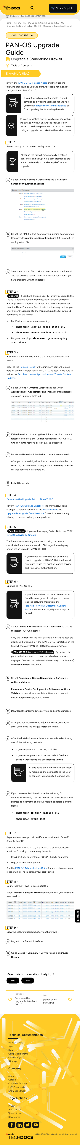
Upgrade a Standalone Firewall (57, 26)
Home (8, 23)
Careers (12, 1079)
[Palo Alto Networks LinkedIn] (19, 1127)
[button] (77, 916)
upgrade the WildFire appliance (50, 105)
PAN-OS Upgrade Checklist (29, 505)
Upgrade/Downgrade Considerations (25, 513)
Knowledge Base (16, 1091)
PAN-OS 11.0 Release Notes (32, 82)
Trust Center (14, 1109)
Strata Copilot (64, 8)
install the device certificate (21, 534)
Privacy (11, 1106)
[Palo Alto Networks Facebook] (11, 1127)
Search (11, 1046)
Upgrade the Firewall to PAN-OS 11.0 (24, 26)
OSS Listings (14, 1057)
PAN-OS (17, 23)
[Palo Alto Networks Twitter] (27, 1127)
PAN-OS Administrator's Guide (31, 868)
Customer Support (17, 1083)
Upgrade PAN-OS (56, 23)
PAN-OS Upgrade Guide (34, 23)
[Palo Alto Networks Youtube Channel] (35, 1127)
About (11, 1076)
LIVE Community (16, 1087)
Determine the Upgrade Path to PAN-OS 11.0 (30, 499)
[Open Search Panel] (32, 8)
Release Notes (27, 366)
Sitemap (12, 1061)
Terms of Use (15, 1113)
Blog (10, 1050)
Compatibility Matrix (18, 1053)
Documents (14, 1117)
